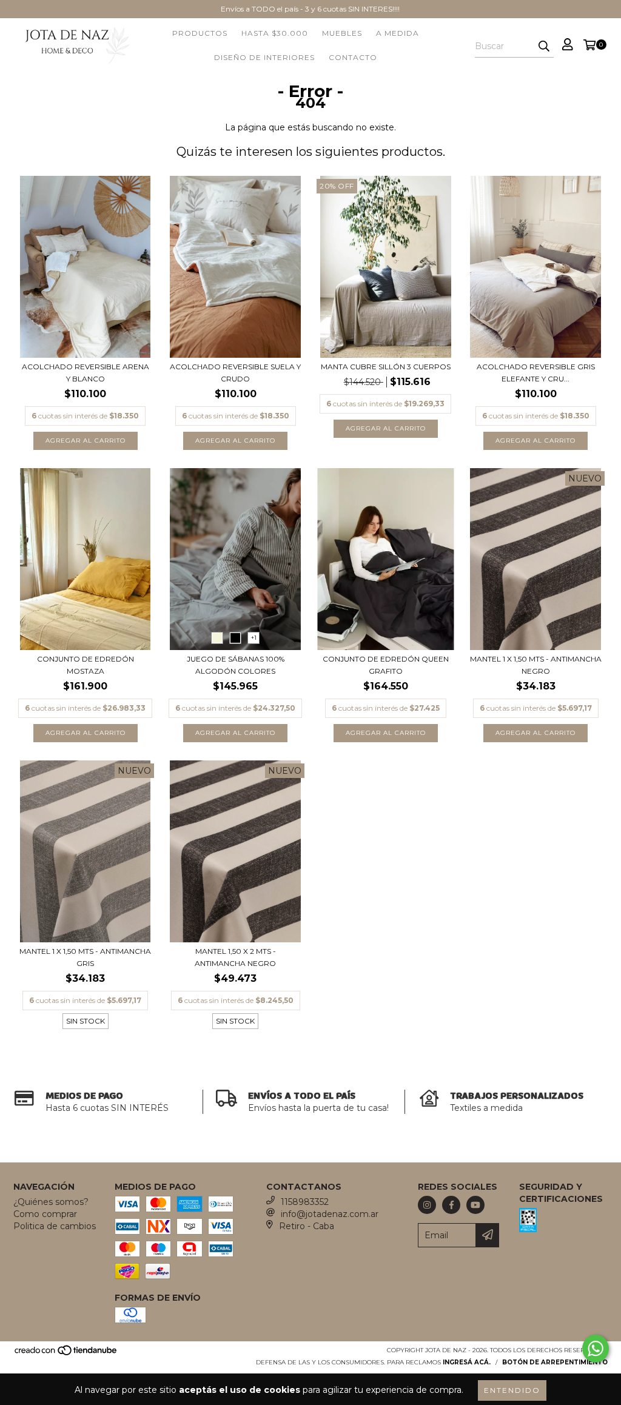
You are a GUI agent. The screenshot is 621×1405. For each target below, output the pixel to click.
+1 (254, 638)
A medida (397, 33)
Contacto (353, 57)
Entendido (512, 1390)
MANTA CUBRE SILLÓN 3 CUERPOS (386, 366)
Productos (199, 33)
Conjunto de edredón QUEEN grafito (386, 665)
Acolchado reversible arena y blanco (85, 372)
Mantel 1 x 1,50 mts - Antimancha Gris (85, 957)
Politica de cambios (54, 1226)
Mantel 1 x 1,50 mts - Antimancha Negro (536, 665)
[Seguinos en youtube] (475, 1205)
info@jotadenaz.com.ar (329, 1214)
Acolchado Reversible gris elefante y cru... (536, 372)
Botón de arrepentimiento (555, 1362)
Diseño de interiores (264, 57)
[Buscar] (544, 47)
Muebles (342, 33)
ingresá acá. (467, 1362)
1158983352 (305, 1201)
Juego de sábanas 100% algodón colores (235, 665)
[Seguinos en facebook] (451, 1205)
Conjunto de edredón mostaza (85, 665)
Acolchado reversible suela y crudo (235, 372)
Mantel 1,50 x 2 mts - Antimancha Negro (235, 957)
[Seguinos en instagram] (427, 1205)
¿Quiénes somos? (51, 1201)
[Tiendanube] (66, 1354)
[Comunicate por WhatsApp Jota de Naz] (595, 1349)
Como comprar (45, 1214)
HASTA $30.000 (274, 33)
